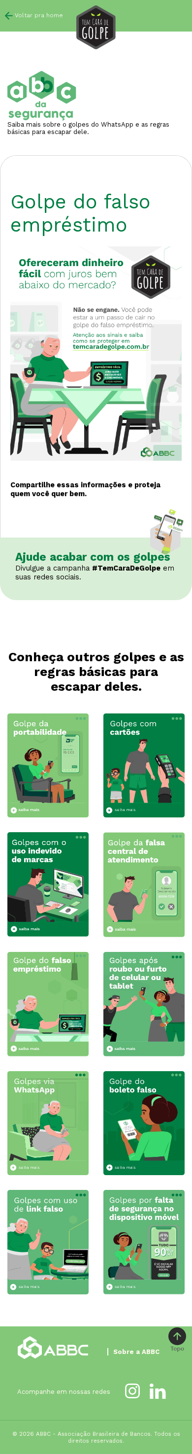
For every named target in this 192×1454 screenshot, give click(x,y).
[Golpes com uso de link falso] (48, 1242)
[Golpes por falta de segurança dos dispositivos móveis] (144, 1242)
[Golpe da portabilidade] (48, 765)
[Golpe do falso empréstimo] (48, 1004)
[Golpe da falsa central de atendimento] (144, 884)
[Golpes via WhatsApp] (48, 1123)
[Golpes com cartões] (144, 765)
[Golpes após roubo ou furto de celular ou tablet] (144, 1004)
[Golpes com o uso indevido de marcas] (48, 884)
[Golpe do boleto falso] (144, 1123)
